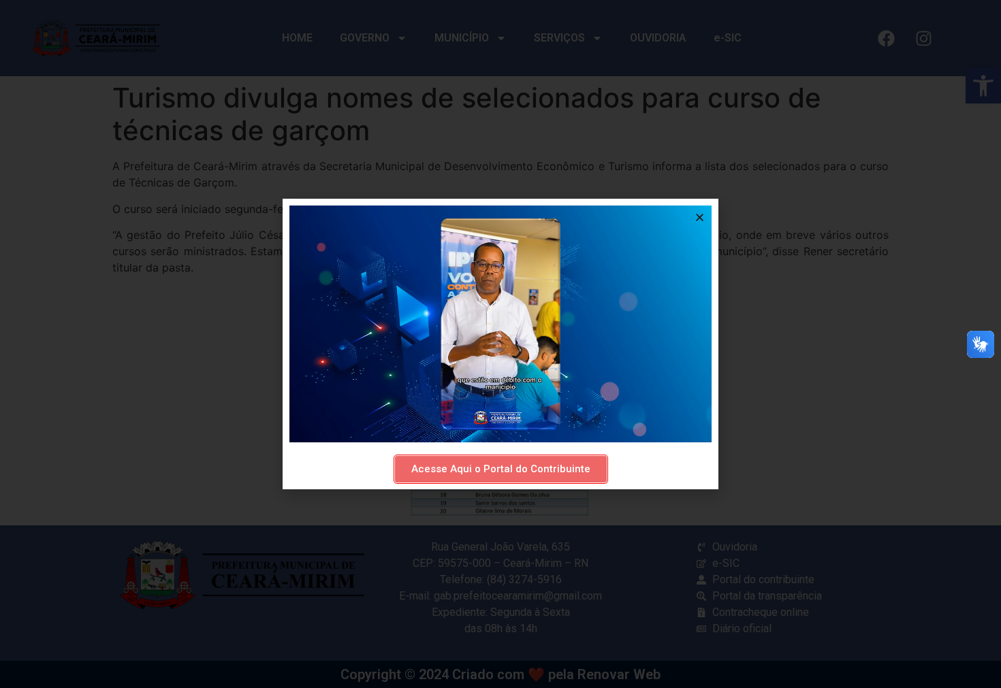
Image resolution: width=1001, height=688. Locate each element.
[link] (501, 469)
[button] (700, 217)
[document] (500, 344)
